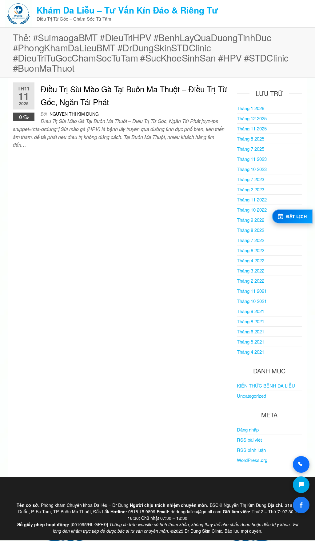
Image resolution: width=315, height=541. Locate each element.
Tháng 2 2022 (250, 280)
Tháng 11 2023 (252, 159)
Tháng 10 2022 (252, 209)
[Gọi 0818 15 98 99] (301, 464)
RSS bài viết (249, 439)
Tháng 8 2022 (250, 230)
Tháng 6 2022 (250, 250)
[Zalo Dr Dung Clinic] (301, 484)
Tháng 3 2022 (250, 270)
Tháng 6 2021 (250, 331)
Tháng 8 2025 (250, 138)
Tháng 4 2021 (250, 351)
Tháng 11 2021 (252, 291)
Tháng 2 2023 (250, 189)
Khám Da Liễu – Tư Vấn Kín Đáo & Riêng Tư (127, 10)
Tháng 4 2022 (250, 260)
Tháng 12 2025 (252, 118)
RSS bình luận (251, 450)
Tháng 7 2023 (250, 179)
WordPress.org (252, 460)
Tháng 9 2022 (250, 220)
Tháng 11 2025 (252, 128)
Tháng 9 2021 (250, 311)
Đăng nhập (248, 429)
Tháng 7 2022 (250, 240)
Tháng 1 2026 (250, 108)
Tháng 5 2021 (250, 341)
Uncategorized (251, 395)
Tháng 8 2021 (250, 321)
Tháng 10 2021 (252, 301)
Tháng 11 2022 (252, 199)
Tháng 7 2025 (250, 148)
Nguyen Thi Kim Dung (74, 114)
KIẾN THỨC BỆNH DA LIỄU (266, 385)
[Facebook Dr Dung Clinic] (301, 505)
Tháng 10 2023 (252, 169)
